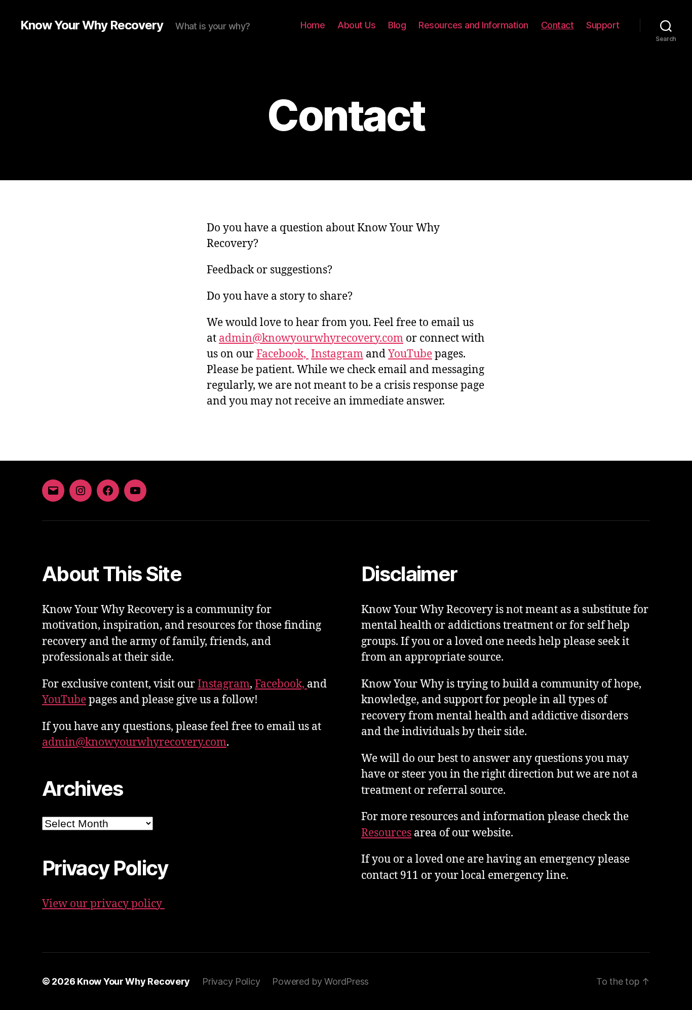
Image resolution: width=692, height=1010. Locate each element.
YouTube (410, 354)
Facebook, (282, 354)
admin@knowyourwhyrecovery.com (311, 338)
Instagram (337, 354)
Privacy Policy (231, 981)
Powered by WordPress (320, 981)
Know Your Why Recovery (91, 25)
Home (312, 25)
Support (603, 25)
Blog (397, 25)
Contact (557, 25)
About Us (356, 25)
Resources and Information (473, 25)
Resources (386, 833)
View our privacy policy (103, 904)
